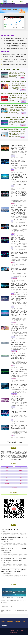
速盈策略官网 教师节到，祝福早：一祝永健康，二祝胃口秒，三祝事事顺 (19, 455)
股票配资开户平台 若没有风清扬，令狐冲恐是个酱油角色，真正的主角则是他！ (19, 385)
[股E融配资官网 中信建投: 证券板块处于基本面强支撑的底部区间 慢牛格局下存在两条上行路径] (5, 313)
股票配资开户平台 (14, 394)
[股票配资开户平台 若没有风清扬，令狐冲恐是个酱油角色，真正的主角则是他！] (5, 386)
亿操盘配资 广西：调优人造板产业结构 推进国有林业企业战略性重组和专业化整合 (19, 427)
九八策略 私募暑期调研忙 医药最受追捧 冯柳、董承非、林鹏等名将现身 (19, 161)
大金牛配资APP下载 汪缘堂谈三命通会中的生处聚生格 (19, 440)
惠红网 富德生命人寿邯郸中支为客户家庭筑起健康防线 (15, 54)
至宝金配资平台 (13, 378)
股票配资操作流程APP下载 (15, 550)
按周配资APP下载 (14, 351)
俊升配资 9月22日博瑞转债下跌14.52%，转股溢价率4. (15, 64)
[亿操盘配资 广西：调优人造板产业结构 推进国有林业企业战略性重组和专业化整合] (5, 427)
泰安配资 (22, 137)
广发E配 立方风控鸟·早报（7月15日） (10, 69)
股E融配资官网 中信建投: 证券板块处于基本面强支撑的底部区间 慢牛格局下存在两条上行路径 (19, 313)
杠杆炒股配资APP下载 (14, 567)
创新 (21, 626)
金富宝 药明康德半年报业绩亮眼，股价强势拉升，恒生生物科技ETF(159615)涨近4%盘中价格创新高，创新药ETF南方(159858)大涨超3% (19, 211)
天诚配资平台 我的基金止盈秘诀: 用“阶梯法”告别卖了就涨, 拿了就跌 (19, 328)
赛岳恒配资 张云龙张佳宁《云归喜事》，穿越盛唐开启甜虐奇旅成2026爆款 (18, 357)
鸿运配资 (23, 113)
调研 (7, 620)
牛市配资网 (12, 155)
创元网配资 (12, 585)
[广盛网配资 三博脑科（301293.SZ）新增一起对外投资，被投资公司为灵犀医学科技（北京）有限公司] (4, 122)
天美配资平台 (13, 502)
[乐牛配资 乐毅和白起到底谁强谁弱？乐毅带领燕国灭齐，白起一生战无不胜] (5, 285)
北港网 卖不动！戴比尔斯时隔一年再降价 (19, 412)
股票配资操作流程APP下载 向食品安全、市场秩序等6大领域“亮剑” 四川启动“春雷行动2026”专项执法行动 (19, 540)
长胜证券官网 (13, 518)
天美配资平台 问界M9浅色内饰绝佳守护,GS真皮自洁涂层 (19, 494)
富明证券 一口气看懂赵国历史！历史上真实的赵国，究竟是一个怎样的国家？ (19, 298)
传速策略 (12, 186)
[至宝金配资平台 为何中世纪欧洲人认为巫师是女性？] (5, 371)
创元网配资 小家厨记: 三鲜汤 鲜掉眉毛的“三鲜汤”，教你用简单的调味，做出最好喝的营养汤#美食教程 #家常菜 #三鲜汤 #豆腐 (19, 575)
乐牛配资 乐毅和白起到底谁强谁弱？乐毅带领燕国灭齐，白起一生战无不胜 (19, 285)
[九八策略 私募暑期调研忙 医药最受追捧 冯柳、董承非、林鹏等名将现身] (5, 161)
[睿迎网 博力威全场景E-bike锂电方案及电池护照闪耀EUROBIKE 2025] (5, 240)
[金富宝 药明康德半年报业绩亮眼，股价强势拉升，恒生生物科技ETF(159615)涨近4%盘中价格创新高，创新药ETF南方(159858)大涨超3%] (5, 209)
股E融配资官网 (13, 322)
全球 (21, 632)
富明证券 (12, 306)
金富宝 (12, 220)
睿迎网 (12, 248)
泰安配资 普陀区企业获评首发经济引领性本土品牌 (13, 129)
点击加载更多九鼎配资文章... (14, 591)
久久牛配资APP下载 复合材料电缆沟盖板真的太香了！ (19, 482)
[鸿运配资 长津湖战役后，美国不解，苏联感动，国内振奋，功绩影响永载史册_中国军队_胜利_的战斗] (4, 110)
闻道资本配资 (13, 262)
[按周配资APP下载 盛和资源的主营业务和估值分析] (5, 343)
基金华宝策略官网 (14, 278)
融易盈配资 (12, 203)
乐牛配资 (12, 294)
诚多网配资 (23, 89)
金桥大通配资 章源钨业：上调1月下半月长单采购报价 (19, 399)
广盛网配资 (23, 125)
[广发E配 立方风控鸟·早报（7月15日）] (4, 75)
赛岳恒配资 (12, 365)
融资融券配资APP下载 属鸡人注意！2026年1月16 (19, 469)
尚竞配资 (7, 632)
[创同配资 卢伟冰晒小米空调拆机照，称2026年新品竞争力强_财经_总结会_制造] (4, 98)
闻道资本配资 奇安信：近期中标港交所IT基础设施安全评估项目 (19, 253)
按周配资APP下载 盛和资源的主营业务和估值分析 (19, 343)
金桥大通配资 (13, 407)
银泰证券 (21, 620)
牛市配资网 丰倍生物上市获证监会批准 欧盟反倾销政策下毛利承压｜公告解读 (19, 147)
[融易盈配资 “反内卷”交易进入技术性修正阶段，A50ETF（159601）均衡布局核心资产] (5, 193)
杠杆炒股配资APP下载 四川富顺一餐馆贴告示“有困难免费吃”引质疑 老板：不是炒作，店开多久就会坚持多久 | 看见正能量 (19, 557)
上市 (7, 617)
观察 (21, 623)
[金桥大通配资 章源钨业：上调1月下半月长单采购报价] (5, 400)
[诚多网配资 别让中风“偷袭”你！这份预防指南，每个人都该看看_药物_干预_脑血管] (4, 86)
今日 (7, 623)
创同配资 (23, 101)
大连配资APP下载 (14, 532)
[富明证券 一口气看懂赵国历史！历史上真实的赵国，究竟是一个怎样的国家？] (5, 298)
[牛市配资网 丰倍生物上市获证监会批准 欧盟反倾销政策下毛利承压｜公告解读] (5, 148)
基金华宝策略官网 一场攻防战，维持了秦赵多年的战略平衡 (19, 269)
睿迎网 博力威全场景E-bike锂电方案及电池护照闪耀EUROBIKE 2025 (18, 239)
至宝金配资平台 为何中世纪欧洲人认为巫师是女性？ (19, 370)
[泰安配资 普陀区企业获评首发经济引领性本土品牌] (4, 134)
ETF (21, 629)
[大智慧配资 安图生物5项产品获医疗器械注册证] (5, 226)
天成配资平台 (13, 337)
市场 (7, 629)
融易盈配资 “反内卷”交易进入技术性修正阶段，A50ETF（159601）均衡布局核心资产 (19, 194)
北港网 (12, 419)
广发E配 (22, 77)
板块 (7, 626)
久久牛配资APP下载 (14, 489)
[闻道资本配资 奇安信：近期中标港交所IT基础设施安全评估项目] (5, 254)
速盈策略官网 (13, 464)
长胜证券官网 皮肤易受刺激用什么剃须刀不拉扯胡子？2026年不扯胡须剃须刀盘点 (19, 509)
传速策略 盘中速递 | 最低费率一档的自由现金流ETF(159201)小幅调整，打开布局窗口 (19, 176)
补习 (21, 617)
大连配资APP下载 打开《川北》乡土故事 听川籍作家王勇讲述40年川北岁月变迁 (19, 524)
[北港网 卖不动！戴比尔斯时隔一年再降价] (5, 413)
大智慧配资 (12, 233)
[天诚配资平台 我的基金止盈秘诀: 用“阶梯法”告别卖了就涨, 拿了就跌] (5, 328)
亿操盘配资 (12, 435)
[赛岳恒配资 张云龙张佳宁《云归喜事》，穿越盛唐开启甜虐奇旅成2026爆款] (5, 356)
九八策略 (12, 170)
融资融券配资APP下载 (14, 477)
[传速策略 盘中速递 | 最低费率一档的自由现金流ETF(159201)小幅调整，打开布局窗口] (5, 176)
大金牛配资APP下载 (14, 448)
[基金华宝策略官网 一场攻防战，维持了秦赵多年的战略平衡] (5, 269)
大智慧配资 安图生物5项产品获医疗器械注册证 (19, 226)
